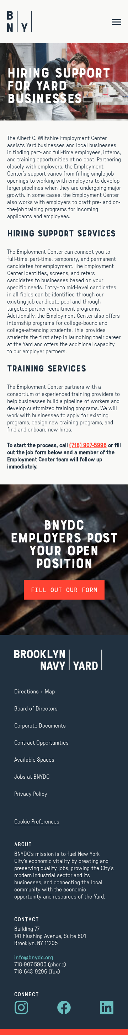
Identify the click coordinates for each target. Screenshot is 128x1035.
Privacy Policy (30, 794)
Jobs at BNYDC (31, 777)
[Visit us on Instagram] (21, 1008)
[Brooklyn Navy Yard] (19, 21)
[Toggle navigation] (116, 21)
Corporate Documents (40, 726)
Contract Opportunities (41, 743)
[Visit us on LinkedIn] (107, 1008)
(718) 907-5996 (87, 445)
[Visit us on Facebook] (64, 1008)
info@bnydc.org (33, 957)
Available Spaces (34, 760)
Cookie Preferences (36, 822)
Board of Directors (36, 709)
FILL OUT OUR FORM (64, 589)
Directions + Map (34, 692)
